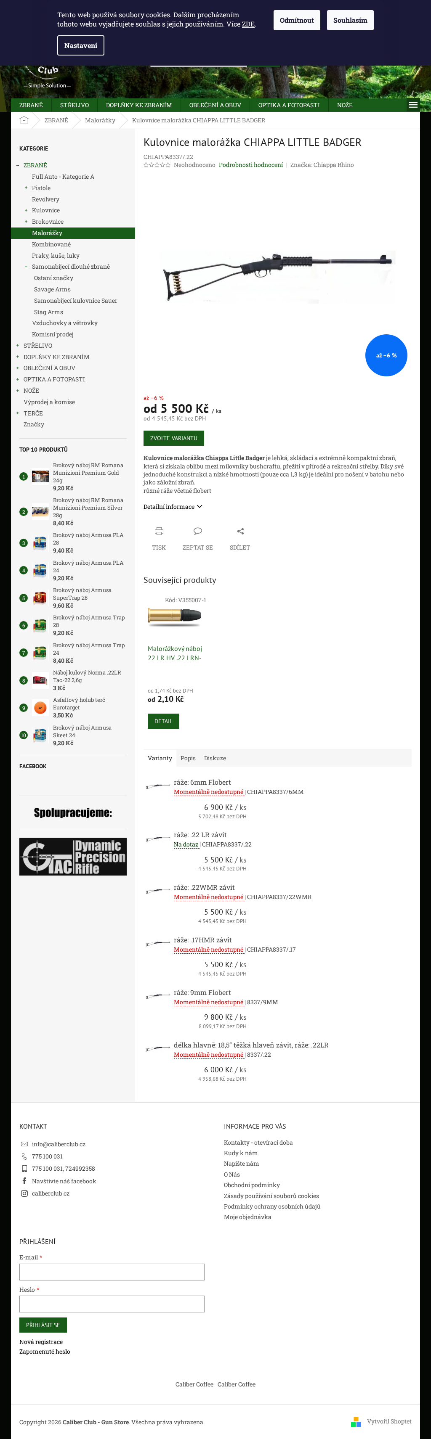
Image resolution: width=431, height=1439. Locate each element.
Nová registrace (41, 1342)
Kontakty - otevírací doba (258, 1142)
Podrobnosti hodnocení (251, 165)
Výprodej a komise (49, 402)
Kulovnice (46, 210)
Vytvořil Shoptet (389, 1421)
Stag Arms (48, 312)
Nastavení (80, 45)
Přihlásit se (43, 1325)
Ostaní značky (53, 278)
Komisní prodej (53, 334)
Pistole (41, 188)
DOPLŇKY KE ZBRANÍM (57, 357)
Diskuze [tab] (215, 758)
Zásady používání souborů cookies (271, 1196)
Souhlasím (350, 20)
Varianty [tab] (160, 758)
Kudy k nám (241, 1153)
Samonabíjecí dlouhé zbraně (71, 266)
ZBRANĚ (35, 165)
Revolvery (45, 199)
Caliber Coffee (194, 1384)
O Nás (232, 1174)
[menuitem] (31, 105)
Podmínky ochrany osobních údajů (272, 1206)
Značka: (322, 165)
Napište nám (241, 1163)
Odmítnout (297, 20)
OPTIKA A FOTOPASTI (54, 379)
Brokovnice (48, 221)
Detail (163, 721)
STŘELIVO (38, 345)
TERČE (33, 413)
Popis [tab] (188, 758)
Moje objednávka (247, 1217)
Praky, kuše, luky (56, 255)
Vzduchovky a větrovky (65, 323)
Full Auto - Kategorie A (63, 176)
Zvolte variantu (173, 438)
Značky (34, 424)
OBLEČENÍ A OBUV (49, 368)
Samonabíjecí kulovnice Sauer (75, 300)
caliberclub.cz (50, 1193)
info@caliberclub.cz (58, 1144)
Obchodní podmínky (252, 1185)
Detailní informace (169, 507)
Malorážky (47, 233)
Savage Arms (52, 289)
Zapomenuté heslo (44, 1351)
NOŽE (31, 390)
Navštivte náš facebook (64, 1181)
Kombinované (51, 244)
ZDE (248, 23)
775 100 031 (47, 1156)
